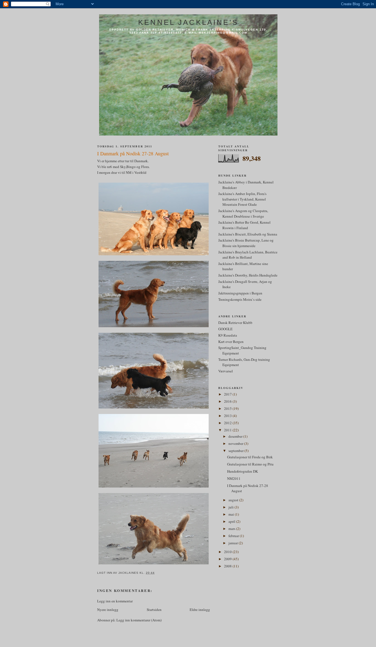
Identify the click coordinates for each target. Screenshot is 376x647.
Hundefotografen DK (242, 471)
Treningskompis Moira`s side (239, 299)
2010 (228, 551)
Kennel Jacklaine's (188, 22)
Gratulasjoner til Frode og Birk (250, 456)
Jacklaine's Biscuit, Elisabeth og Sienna (247, 234)
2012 (228, 422)
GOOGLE (225, 328)
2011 (228, 429)
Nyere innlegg (107, 609)
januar (233, 542)
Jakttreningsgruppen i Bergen (240, 293)
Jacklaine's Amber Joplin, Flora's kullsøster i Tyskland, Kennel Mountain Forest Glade (242, 199)
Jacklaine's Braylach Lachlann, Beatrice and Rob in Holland (247, 255)
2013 (228, 415)
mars (232, 528)
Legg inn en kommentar (115, 601)
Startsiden (154, 609)
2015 (228, 408)
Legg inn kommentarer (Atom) (139, 620)
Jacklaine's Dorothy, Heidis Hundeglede (247, 275)
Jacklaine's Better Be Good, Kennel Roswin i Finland (244, 225)
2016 (228, 401)
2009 (228, 558)
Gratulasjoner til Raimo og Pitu (250, 464)
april (232, 521)
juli (231, 507)
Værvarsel (225, 371)
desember (235, 436)
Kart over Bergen (231, 341)
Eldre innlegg (200, 609)
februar (234, 535)
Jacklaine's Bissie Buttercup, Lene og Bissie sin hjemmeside (246, 243)
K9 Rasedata (227, 335)
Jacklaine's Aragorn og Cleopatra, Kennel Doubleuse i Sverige (243, 213)
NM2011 (234, 478)
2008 (228, 566)
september (236, 450)
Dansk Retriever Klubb (235, 322)
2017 (228, 394)
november (236, 443)
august (233, 499)
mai (231, 514)
